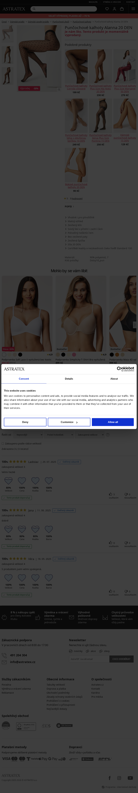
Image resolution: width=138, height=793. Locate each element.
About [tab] (114, 378)
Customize (67, 422)
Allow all (113, 422)
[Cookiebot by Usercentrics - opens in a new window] (119, 369)
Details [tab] (69, 378)
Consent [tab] (24, 378)
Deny (25, 422)
